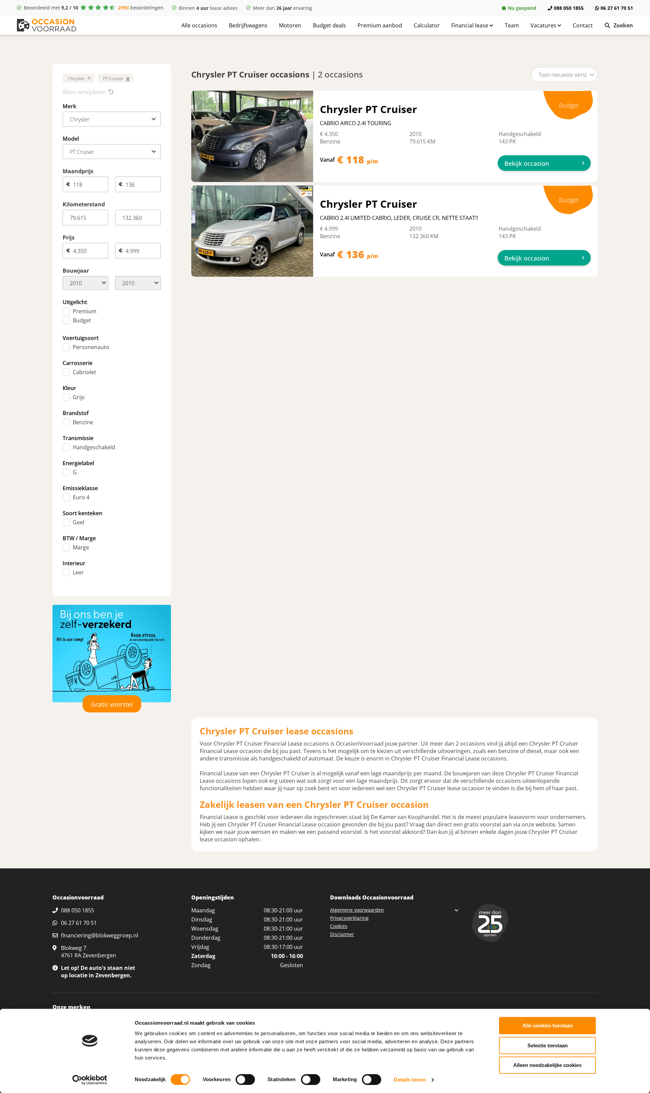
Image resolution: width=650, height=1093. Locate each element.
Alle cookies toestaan (547, 1025)
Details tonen (409, 1080)
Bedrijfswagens (248, 25)
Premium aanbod (380, 25)
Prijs (68, 237)
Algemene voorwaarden (357, 910)
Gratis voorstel (112, 704)
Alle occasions (199, 25)
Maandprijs (78, 171)
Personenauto (91, 347)
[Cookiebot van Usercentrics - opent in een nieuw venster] (90, 1080)
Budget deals (329, 25)
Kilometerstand (84, 204)
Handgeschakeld (94, 447)
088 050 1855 (569, 8)
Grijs (79, 397)
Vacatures (544, 25)
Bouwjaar (76, 270)
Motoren (290, 25)
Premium (84, 311)
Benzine (83, 422)
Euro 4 (81, 497)
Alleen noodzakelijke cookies (547, 1065)
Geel (78, 522)
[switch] (245, 1079)
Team (512, 25)
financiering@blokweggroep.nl (99, 935)
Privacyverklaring (349, 918)
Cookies (338, 926)
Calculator (427, 25)
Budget (82, 320)
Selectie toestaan (547, 1045)
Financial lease (470, 25)
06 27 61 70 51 (617, 8)
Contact (583, 25)
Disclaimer (342, 934)
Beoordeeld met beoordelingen (94, 7)
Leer (78, 572)
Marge (81, 547)
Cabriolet (84, 372)
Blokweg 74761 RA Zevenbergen (88, 951)
